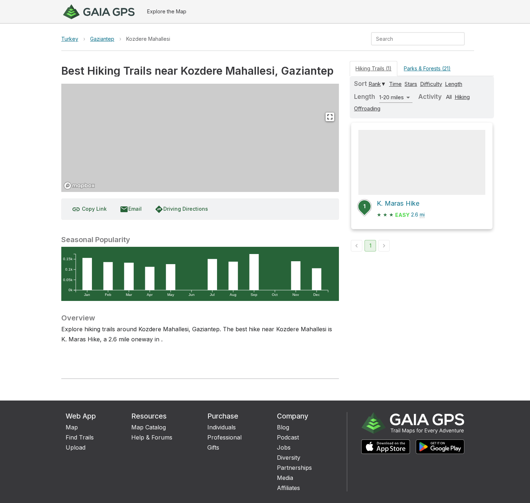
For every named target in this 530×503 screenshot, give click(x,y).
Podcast (288, 437)
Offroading (367, 108)
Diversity (288, 457)
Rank (374, 83)
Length (453, 83)
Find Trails (80, 437)
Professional (224, 437)
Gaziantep (102, 39)
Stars (411, 83)
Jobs (284, 447)
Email (131, 209)
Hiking (462, 96)
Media (285, 477)
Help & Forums (151, 437)
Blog (283, 427)
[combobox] (412, 38)
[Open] (461, 39)
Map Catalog (148, 427)
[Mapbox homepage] (79, 185)
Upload (75, 447)
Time (395, 83)
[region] (200, 138)
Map (72, 427)
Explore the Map (166, 11)
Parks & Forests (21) (427, 68)
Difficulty (431, 83)
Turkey (69, 39)
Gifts (213, 447)
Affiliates (288, 487)
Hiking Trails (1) (373, 68)
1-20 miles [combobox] (391, 97)
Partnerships (294, 467)
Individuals (221, 427)
